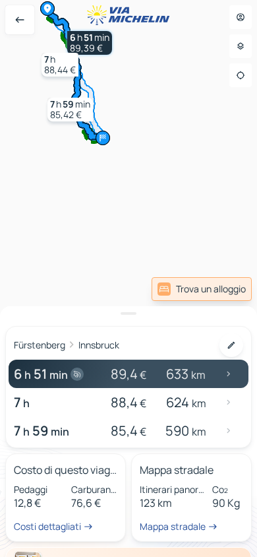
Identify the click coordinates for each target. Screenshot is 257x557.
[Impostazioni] (240, 46)
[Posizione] (240, 75)
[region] (128, 278)
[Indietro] (19, 19)
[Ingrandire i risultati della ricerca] (128, 313)
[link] (219, 289)
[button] (89, 43)
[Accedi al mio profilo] (240, 17)
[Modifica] (231, 345)
